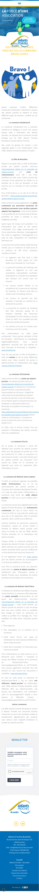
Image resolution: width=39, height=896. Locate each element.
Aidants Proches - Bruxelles (19, 862)
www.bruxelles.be (8, 350)
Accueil (19, 859)
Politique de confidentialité (19, 853)
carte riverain (32, 557)
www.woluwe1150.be (19, 673)
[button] (19, 3)
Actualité (19, 868)
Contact (19, 878)
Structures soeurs (19, 875)
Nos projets (19, 865)
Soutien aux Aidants (19, 870)
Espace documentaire (19, 873)
